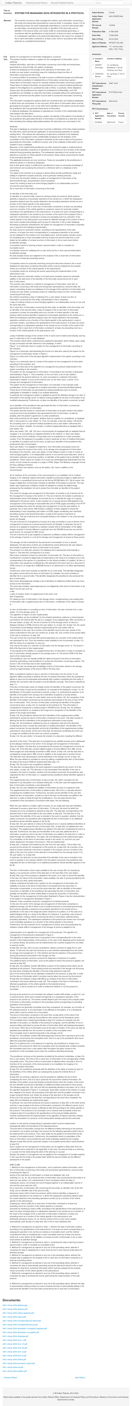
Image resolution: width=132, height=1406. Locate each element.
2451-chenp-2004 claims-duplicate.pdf (18, 1313)
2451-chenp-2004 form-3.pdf (14, 1351)
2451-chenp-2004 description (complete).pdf (21, 1332)
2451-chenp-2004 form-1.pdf (14, 1340)
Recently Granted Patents (36, 2)
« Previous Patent (10, 1377)
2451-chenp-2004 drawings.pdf (15, 1336)
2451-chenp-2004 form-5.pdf (14, 1355)
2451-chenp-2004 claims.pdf (14, 1316)
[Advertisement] (44, 50)
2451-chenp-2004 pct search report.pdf (19, 1363)
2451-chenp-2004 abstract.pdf (15, 1309)
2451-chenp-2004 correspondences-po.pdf (20, 1324)
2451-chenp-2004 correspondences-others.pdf (22, 1320)
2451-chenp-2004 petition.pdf (15, 1371)
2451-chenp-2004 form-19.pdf (15, 1344)
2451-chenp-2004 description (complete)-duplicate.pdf (25, 1328)
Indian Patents (13, 3)
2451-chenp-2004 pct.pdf (13, 1367)
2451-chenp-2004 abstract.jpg (15, 1305)
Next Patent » (80, 1377)
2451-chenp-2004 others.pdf (14, 1359)
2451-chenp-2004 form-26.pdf (15, 1347)
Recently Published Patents (62, 2)
